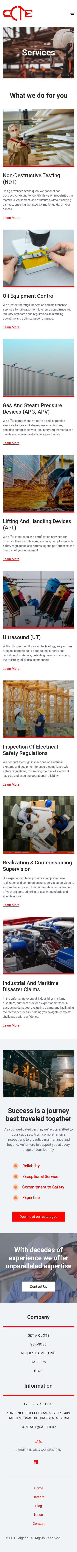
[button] (71, 13)
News (38, 1515)
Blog (38, 1371)
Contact (38, 1523)
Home (38, 1488)
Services (38, 1344)
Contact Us (38, 1287)
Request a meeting (38, 1353)
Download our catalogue (38, 1217)
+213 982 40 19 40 (38, 1404)
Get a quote (39, 1335)
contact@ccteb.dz (38, 1427)
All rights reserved (45, 1538)
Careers (38, 1362)
